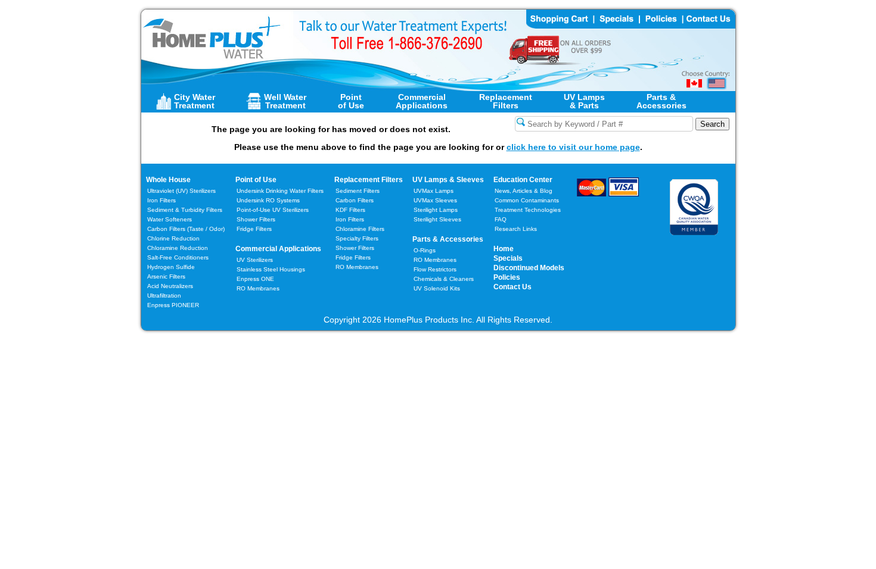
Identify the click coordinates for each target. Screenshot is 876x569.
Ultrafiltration (164, 295)
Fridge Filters (254, 229)
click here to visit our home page (573, 147)
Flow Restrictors (435, 269)
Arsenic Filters (166, 276)
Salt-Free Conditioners (178, 257)
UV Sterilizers (255, 260)
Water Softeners (169, 219)
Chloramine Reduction (177, 248)
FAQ (501, 219)
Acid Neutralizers (170, 286)
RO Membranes (258, 288)
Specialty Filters (357, 238)
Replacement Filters (368, 180)
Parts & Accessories (447, 239)
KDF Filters (350, 210)
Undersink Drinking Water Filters (280, 190)
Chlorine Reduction (173, 238)
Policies (506, 277)
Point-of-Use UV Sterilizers (273, 210)
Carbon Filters (186, 229)
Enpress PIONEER (173, 305)
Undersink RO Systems (268, 200)
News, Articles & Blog (523, 190)
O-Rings (425, 250)
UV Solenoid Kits (437, 288)
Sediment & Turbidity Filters (184, 210)
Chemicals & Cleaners (444, 279)
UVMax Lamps (433, 190)
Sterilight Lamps (436, 210)
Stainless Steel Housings (271, 269)
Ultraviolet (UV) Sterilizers (181, 190)
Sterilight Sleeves (437, 219)
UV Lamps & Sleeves (448, 180)
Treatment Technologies (528, 210)
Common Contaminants (527, 200)
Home (503, 249)
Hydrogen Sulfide (171, 267)
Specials (508, 258)
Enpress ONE (255, 279)
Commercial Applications (278, 249)
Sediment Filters (358, 190)
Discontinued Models (528, 268)
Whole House (168, 180)
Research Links (516, 229)
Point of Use (256, 180)
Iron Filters (161, 200)
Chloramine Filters (360, 229)
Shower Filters (256, 219)
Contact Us (512, 287)
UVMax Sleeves (435, 200)
